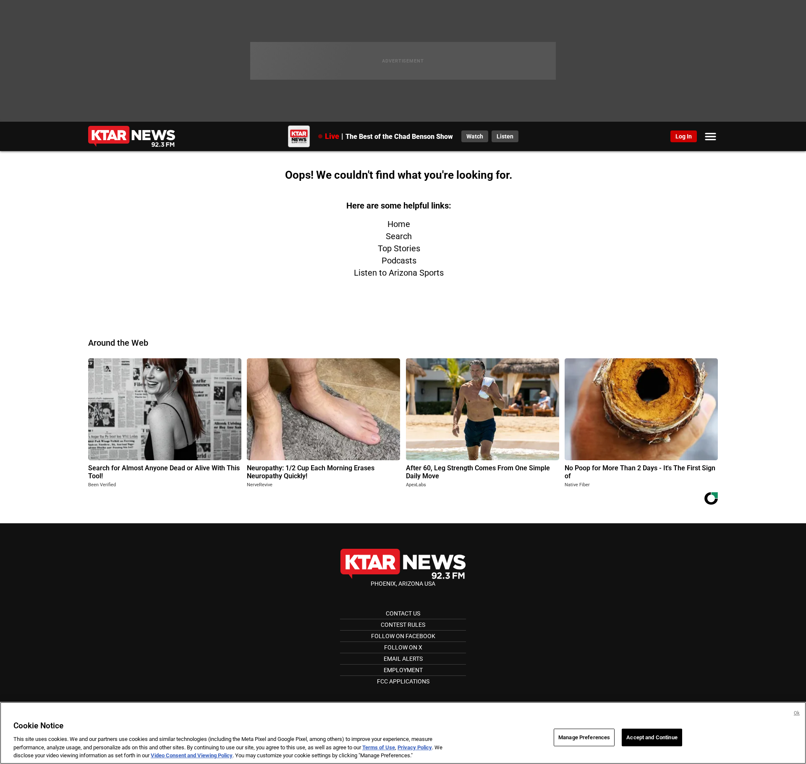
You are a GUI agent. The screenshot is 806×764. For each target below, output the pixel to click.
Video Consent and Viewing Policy (192, 755)
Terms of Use (378, 747)
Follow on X (403, 647)
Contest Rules (403, 624)
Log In (683, 136)
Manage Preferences (584, 737)
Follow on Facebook (403, 636)
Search (399, 236)
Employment (403, 670)
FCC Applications (403, 681)
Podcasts (399, 261)
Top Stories (399, 248)
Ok (797, 713)
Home (398, 224)
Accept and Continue (651, 737)
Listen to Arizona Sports (399, 273)
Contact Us (403, 613)
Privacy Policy (415, 747)
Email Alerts (403, 658)
